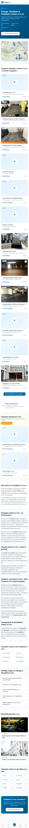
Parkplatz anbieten (7, 423)
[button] (19, 55)
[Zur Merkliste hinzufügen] (25, 76)
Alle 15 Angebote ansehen (11, 33)
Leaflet (18, 60)
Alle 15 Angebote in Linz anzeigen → (14, 394)
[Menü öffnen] (26, 2)
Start (2, 8)
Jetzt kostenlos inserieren (14, 809)
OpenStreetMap (24, 60)
